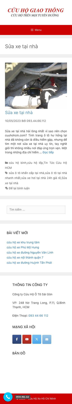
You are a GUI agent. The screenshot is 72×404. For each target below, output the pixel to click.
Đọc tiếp (48, 152)
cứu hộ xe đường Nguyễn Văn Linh (30, 252)
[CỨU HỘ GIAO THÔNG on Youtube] (26, 339)
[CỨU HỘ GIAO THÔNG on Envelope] (46, 339)
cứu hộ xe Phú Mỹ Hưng (23, 247)
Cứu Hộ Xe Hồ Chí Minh (42, 398)
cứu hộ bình (17, 162)
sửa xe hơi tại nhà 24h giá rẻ (41, 178)
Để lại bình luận (19, 188)
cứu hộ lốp (35, 162)
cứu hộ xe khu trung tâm (23, 242)
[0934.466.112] (8, 397)
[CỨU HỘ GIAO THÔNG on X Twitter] (36, 339)
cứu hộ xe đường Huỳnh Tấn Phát (29, 262)
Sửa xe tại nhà (19, 112)
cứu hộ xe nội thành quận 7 (25, 257)
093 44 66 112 (38, 315)
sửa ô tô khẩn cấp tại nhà (26, 173)
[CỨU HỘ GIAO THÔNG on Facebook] (16, 339)
